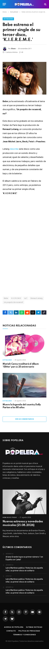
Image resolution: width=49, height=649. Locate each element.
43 (22, 52)
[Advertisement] (24, 263)
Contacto (11, 631)
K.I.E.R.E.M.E (16, 298)
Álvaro (13, 49)
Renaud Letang (37, 298)
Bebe (6, 298)
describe (14, 149)
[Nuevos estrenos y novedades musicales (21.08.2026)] (24, 502)
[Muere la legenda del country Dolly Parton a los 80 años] (24, 385)
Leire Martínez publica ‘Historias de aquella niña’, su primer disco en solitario (24, 569)
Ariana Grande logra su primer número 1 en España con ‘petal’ (24, 558)
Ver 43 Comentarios (24, 419)
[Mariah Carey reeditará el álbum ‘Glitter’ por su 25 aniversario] (24, 344)
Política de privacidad (29, 631)
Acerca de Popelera (13, 627)
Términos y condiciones (24, 635)
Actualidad (8, 19)
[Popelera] (24, 4)
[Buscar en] (45, 4)
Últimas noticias (34, 627)
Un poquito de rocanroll (13, 302)
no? (25, 298)
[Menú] (4, 4)
